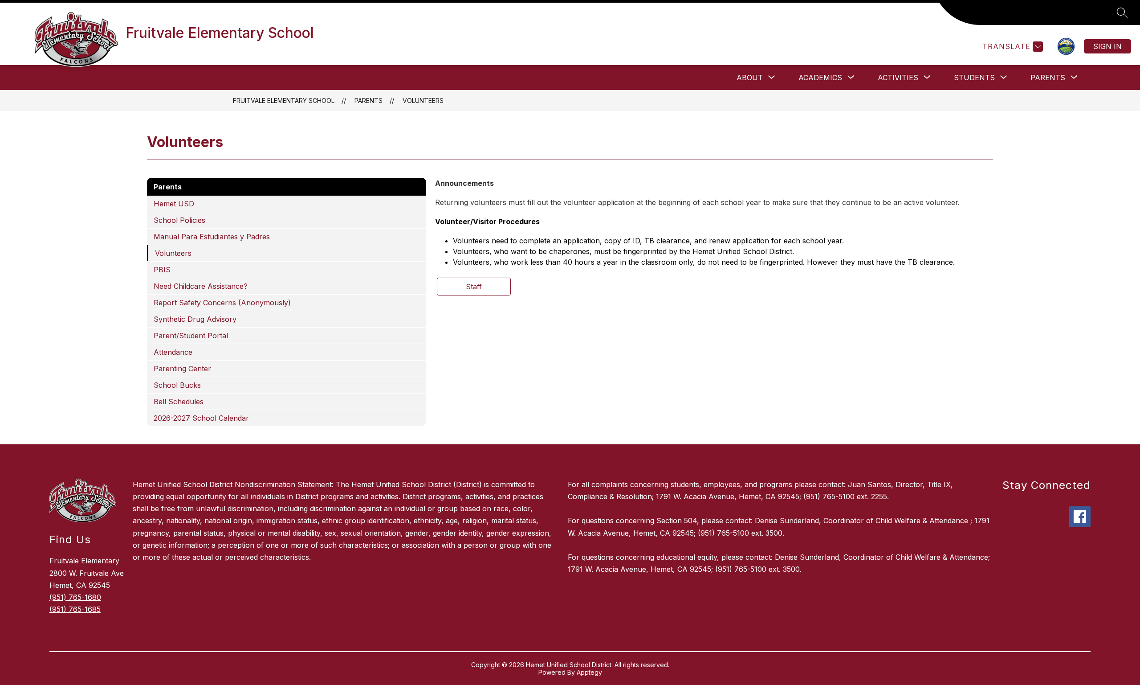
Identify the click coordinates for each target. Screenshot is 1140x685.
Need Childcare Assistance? (201, 286)
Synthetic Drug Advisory (195, 319)
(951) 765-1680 (75, 597)
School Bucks (177, 385)
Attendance (173, 352)
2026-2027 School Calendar (201, 418)
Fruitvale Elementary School (283, 100)
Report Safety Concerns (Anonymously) (222, 302)
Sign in (1107, 46)
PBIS (162, 269)
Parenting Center (182, 368)
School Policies (179, 220)
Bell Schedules (179, 401)
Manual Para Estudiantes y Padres (212, 236)
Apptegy (589, 672)
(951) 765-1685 (75, 609)
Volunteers (423, 100)
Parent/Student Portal (191, 335)
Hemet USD (174, 203)
